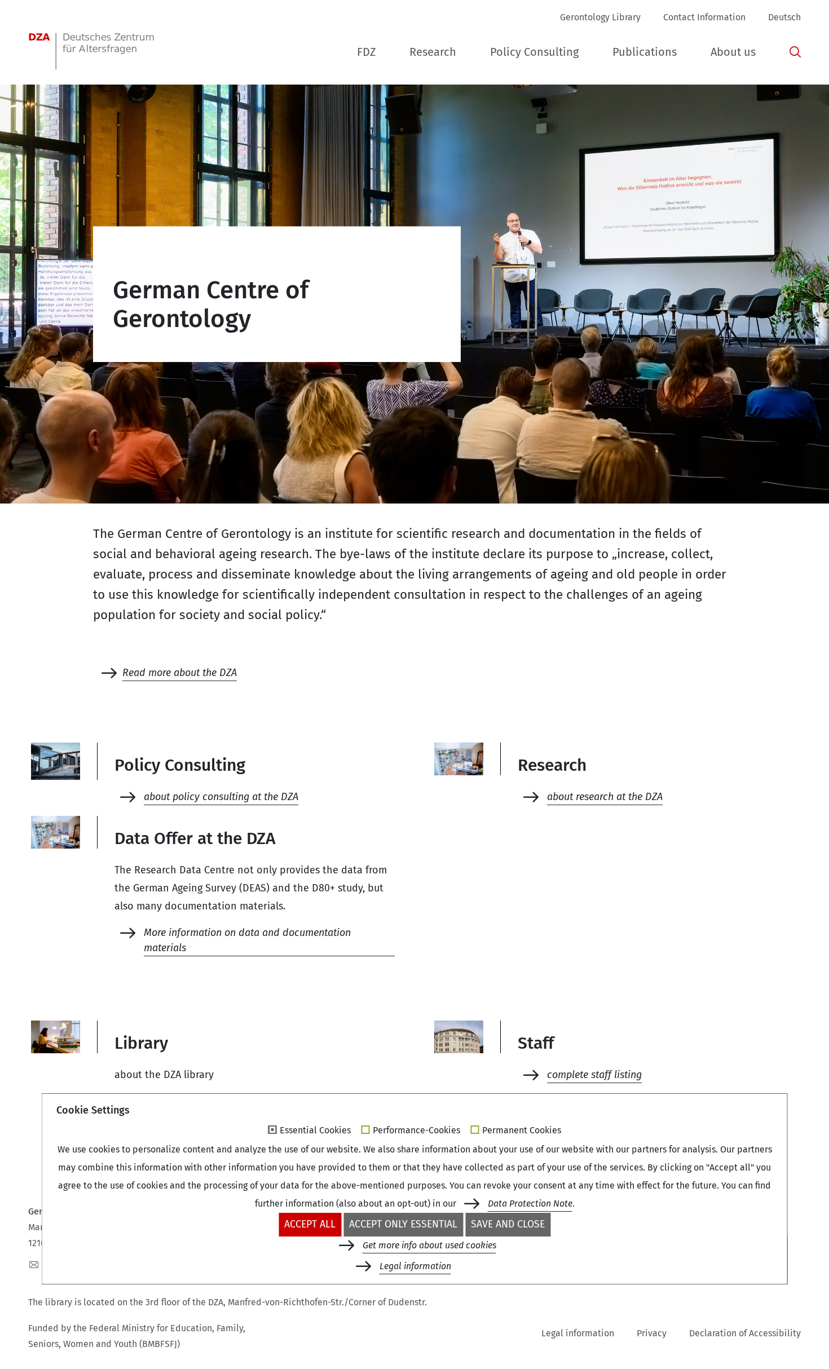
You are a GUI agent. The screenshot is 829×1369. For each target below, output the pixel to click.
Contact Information (704, 17)
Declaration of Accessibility (745, 1333)
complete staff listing (594, 1074)
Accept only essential (403, 1224)
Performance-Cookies (416, 1130)
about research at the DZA (605, 797)
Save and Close (508, 1224)
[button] (366, 52)
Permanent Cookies (521, 1130)
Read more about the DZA (179, 672)
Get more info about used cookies (429, 1245)
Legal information (577, 1333)
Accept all (310, 1224)
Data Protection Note (530, 1203)
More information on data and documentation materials (247, 940)
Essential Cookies (315, 1130)
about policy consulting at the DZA (221, 797)
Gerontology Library (600, 17)
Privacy (652, 1333)
